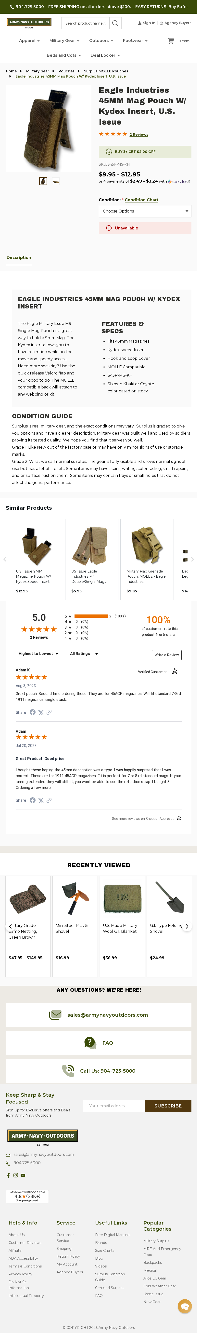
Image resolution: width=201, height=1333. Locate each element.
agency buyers (70, 1272)
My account (67, 1264)
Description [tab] (19, 257)
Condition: (129, 200)
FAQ (99, 1295)
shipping (64, 1248)
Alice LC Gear (154, 1278)
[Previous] (10, 926)
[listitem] (36, 559)
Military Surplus (156, 1241)
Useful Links (111, 1223)
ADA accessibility (23, 1258)
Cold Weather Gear (159, 1286)
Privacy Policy (20, 1274)
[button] (38, 40)
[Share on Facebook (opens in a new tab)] (33, 712)
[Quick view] (34, 969)
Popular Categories (157, 1226)
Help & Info (23, 1223)
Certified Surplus (109, 1288)
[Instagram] (15, 1175)
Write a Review (167, 655)
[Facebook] (8, 1175)
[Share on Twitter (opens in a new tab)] (41, 712)
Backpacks (152, 1262)
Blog (99, 1258)
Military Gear (62, 40)
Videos (101, 1266)
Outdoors (99, 40)
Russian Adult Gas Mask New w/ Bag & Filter (122, 931)
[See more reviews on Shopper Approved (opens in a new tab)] (49, 712)
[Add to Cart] (23, 969)
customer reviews (25, 1242)
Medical (150, 1270)
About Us (17, 1235)
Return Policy (68, 1256)
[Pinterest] (30, 1175)
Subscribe (168, 1106)
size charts (104, 1250)
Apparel (27, 40)
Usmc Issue (153, 1294)
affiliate (15, 1250)
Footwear (133, 40)
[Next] (187, 926)
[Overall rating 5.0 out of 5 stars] (113, 135)
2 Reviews (139, 134)
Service (66, 1223)
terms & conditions (25, 1266)
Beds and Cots (61, 55)
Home (11, 71)
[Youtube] (23, 1175)
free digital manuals (112, 1235)
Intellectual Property (26, 1295)
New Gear (152, 1302)
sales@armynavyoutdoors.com (43, 1154)
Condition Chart (141, 200)
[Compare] (45, 969)
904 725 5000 (27, 1162)
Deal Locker (103, 55)
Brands (101, 1242)
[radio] (99, 616)
